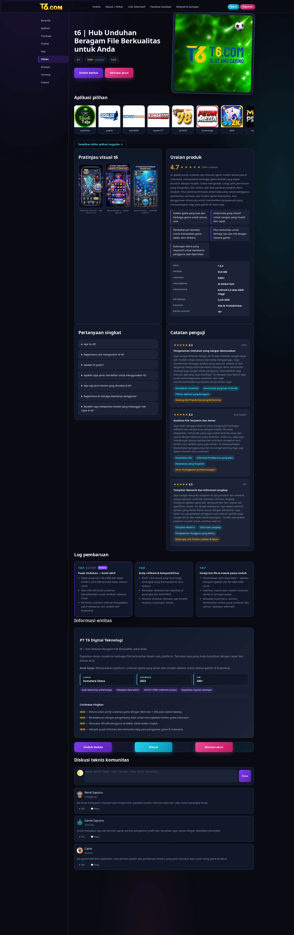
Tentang (45, 74)
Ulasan (45, 59)
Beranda (46, 20)
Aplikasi (45, 28)
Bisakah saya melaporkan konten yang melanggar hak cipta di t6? (113, 408)
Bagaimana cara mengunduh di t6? (104, 354)
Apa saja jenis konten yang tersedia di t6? (107, 385)
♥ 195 (82, 808)
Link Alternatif (136, 6)
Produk (45, 43)
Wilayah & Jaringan (187, 6)
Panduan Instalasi (160, 6)
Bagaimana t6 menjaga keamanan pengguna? (110, 396)
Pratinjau (46, 36)
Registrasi (248, 6)
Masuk (233, 6)
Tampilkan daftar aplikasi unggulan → (100, 144)
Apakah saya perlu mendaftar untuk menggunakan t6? (115, 375)
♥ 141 (82, 837)
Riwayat (45, 67)
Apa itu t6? (90, 344)
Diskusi (45, 82)
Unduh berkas (88, 73)
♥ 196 (82, 865)
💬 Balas (95, 808)
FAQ (43, 51)
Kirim (245, 776)
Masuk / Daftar (114, 6)
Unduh (96, 6)
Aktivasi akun (119, 73)
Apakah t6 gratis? (94, 364)
